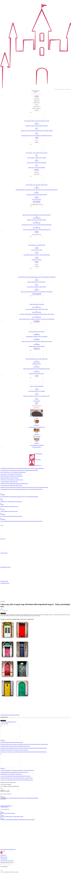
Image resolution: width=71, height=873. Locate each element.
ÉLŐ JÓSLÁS (36, 407)
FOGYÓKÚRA (36, 174)
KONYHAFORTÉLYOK (36, 234)
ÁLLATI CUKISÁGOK (36, 293)
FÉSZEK (36, 264)
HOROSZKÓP (36, 100)
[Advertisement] (35, 593)
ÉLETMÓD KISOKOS (36, 447)
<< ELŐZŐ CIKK (3, 721)
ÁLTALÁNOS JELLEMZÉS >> (6, 805)
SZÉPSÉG (37, 142)
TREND (36, 137)
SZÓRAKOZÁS (37, 348)
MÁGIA (36, 104)
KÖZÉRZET (36, 172)
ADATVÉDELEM (3, 858)
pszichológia (17, 714)
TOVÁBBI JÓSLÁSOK (4, 583)
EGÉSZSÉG (36, 169)
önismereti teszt (6, 714)
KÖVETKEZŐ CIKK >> (12, 721)
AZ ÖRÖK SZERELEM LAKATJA (36, 204)
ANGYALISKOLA (36, 106)
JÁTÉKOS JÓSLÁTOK (36, 405)
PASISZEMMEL (37, 320)
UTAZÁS (36, 375)
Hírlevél (35, 91)
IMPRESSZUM (3, 855)
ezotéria (1, 714)
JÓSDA (36, 402)
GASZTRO (37, 231)
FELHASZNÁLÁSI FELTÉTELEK (7, 860)
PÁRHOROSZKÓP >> (4, 806)
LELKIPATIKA (36, 98)
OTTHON (36, 261)
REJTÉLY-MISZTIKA (37, 108)
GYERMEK (36, 266)
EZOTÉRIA (36, 110)
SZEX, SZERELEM (36, 201)
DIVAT (36, 140)
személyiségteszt (12, 714)
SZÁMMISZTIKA (36, 102)
